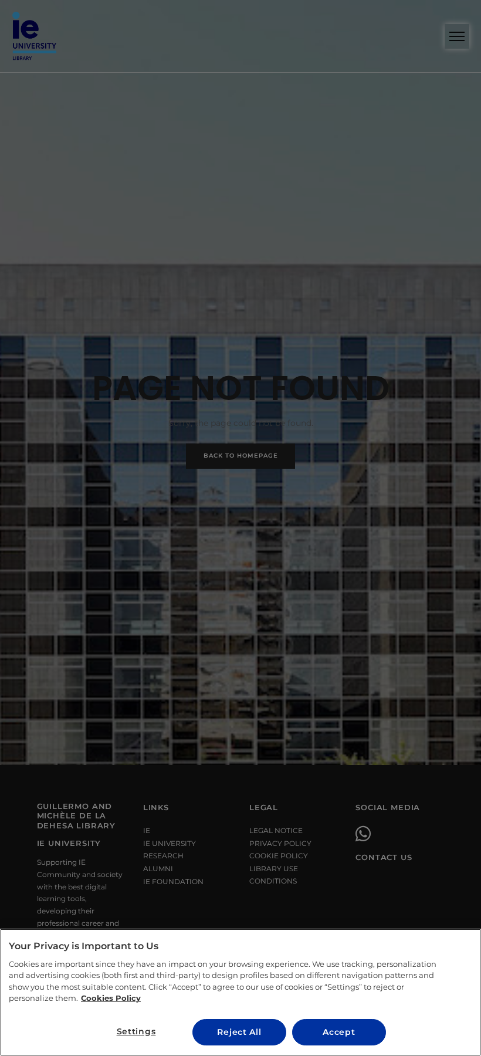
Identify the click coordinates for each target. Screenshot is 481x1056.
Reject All (239, 1032)
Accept (339, 1032)
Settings (136, 1031)
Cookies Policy (111, 998)
